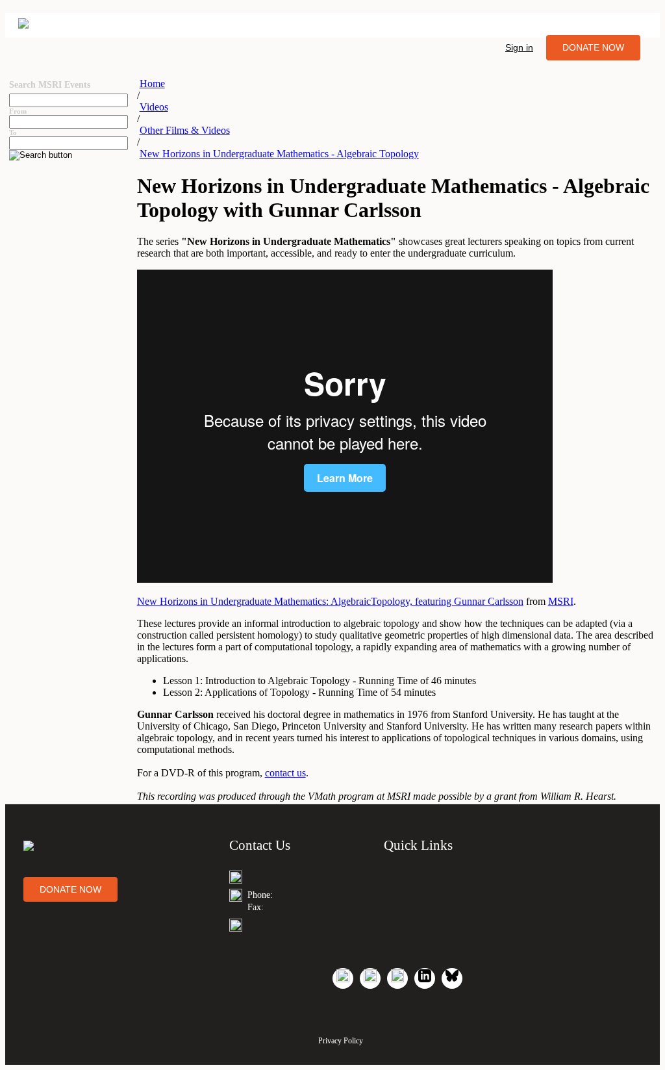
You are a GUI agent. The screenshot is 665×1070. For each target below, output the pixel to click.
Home (152, 83)
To (13, 132)
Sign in (519, 47)
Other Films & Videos (185, 130)
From (18, 111)
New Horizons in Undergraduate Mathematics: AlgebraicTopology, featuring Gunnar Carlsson (330, 601)
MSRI (560, 601)
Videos (154, 106)
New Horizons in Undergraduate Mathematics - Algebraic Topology (279, 153)
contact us (285, 772)
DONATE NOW (593, 47)
